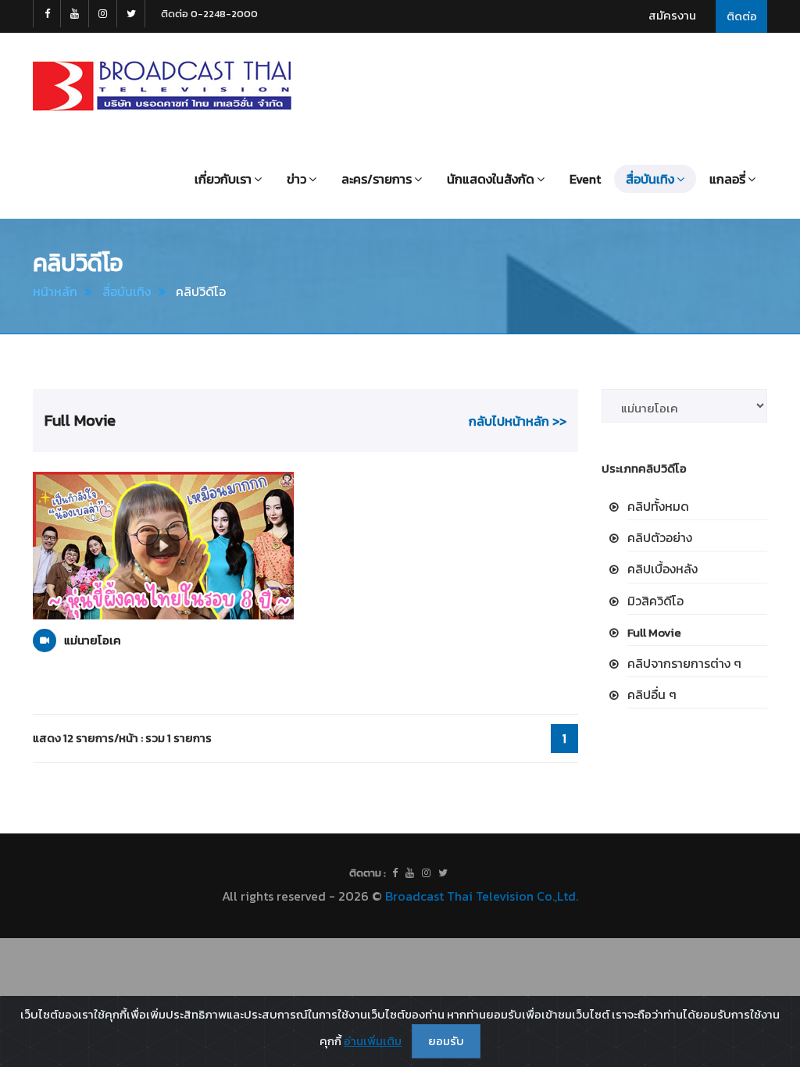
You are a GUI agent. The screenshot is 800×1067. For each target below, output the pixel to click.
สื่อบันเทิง (126, 291)
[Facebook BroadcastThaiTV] (47, 13)
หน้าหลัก (55, 291)
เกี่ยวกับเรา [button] (223, 179)
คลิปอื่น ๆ (652, 694)
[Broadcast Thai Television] (162, 86)
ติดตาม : (367, 872)
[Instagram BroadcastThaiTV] (103, 13)
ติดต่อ (742, 16)
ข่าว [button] (296, 179)
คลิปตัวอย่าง (659, 537)
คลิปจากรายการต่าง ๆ (684, 663)
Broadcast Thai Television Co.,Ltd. (481, 896)
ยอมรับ (446, 1041)
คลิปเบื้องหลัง (662, 568)
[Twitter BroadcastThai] (131, 13)
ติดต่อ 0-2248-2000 (209, 13)
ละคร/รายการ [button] (376, 179)
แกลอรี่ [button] (727, 179)
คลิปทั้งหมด (658, 506)
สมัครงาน (672, 15)
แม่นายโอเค (92, 640)
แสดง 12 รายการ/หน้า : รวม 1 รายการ (122, 738)
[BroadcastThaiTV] (395, 873)
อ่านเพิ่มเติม (373, 1041)
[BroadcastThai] (409, 873)
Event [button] (585, 179)
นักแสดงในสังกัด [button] (490, 179)
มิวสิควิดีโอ (655, 600)
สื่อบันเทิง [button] (650, 179)
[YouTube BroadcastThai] (75, 13)
